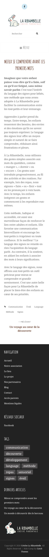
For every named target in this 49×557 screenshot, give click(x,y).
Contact (8, 392)
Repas (10, 472)
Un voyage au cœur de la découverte (23, 507)
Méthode (10, 312)
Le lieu (7, 371)
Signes (20, 312)
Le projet (9, 376)
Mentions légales (13, 403)
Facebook (9, 425)
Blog (6, 387)
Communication (15, 306)
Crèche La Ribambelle (31, 545)
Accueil (8, 360)
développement (16, 460)
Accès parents (11, 398)
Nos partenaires (12, 381)
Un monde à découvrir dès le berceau (23, 513)
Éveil (28, 306)
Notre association (13, 365)
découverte (13, 454)
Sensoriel (25, 472)
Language (38, 306)
